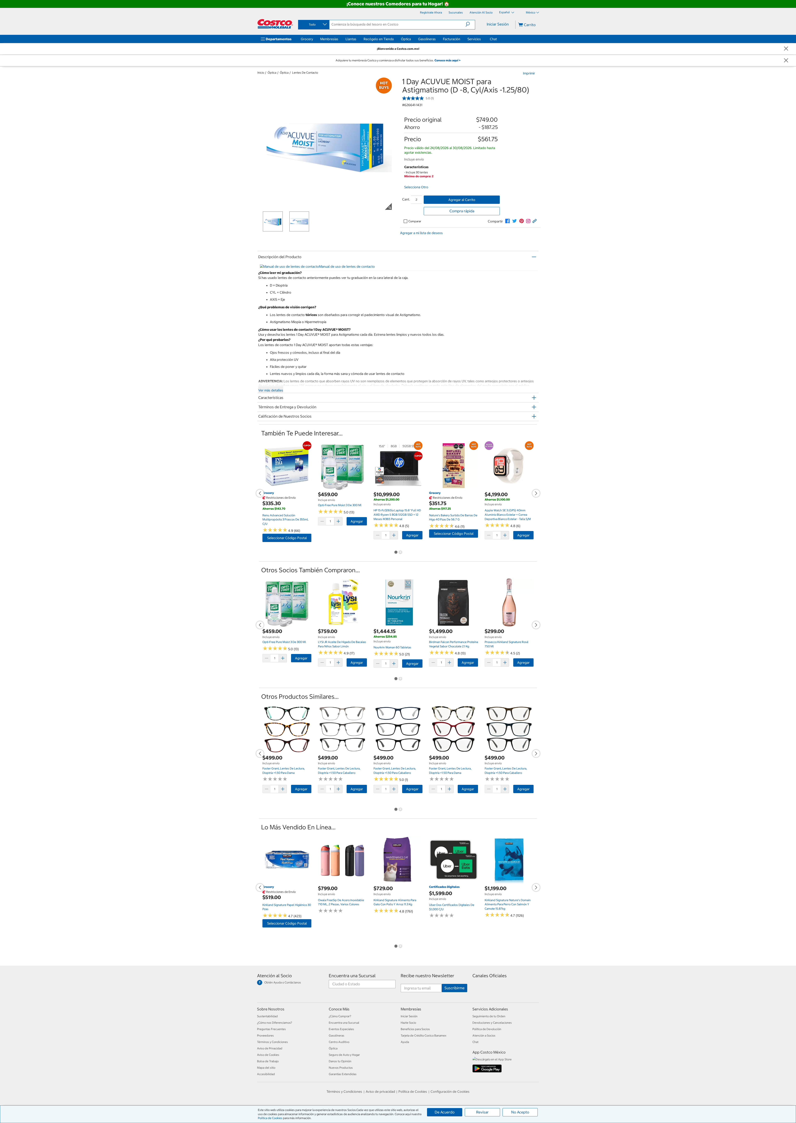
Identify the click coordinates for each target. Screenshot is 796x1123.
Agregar (357, 521)
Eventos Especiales (341, 1029)
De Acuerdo (445, 1112)
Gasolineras (427, 39)
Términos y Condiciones (272, 1042)
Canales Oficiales (489, 975)
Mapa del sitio (266, 1068)
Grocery (307, 39)
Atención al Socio (274, 975)
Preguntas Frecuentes (271, 1029)
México (530, 12)
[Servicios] (482, 39)
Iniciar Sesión (498, 24)
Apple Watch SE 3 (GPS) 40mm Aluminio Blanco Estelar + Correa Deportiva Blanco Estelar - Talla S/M (508, 514)
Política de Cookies (270, 1118)
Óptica (406, 39)
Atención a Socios (483, 1035)
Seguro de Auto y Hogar (344, 1055)
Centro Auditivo (339, 1042)
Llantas (351, 39)
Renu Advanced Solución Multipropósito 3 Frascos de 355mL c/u (285, 519)
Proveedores (265, 1035)
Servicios (474, 39)
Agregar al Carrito (461, 200)
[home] (275, 24)
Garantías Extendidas (343, 1074)
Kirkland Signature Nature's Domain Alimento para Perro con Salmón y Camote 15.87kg (508, 904)
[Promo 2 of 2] (400, 552)
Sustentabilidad (267, 1016)
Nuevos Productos (341, 1068)
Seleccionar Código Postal (287, 538)
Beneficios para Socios (415, 1029)
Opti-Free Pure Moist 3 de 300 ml (340, 505)
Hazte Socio (408, 1023)
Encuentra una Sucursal (352, 975)
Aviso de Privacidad (269, 1048)
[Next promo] (536, 493)
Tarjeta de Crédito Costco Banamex (423, 1035)
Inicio (260, 72)
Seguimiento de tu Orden (488, 1016)
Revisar (482, 1112)
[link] (507, 221)
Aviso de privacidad (380, 1091)
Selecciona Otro (416, 187)
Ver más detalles (270, 390)
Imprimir (529, 73)
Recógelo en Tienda (379, 39)
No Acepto (520, 1112)
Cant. (406, 199)
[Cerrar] (786, 49)
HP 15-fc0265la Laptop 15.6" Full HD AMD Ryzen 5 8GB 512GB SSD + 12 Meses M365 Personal (397, 514)
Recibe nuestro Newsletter (427, 975)
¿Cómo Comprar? (340, 1016)
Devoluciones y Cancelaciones (492, 1023)
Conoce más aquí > (447, 60)
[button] (470, 24)
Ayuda (405, 1042)
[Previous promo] (260, 493)
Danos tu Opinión (340, 1061)
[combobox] (313, 24)
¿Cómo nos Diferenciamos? (274, 1023)
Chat (493, 39)
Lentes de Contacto (305, 72)
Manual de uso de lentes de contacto (347, 266)
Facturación (451, 39)
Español (504, 12)
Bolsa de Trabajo (268, 1061)
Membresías (329, 39)
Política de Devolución (486, 1029)
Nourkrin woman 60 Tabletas (392, 647)
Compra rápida (461, 211)
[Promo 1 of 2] (395, 552)
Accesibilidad (266, 1074)
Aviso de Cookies (268, 1055)
